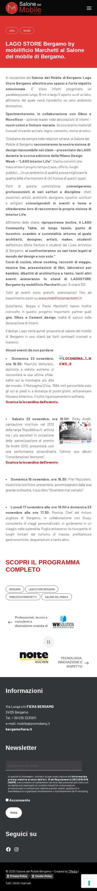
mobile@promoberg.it (33, 723)
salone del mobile (56, 596)
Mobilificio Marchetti (23, 596)
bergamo (15, 589)
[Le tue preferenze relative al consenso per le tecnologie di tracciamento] (89, 883)
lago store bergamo (42, 589)
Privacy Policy (18, 876)
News (27, 30)
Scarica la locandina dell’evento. (32, 462)
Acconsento (19, 800)
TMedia (72, 871)
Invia (13, 812)
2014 (12, 30)
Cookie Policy (43, 876)
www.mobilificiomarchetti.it (60, 298)
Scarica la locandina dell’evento (32, 402)
